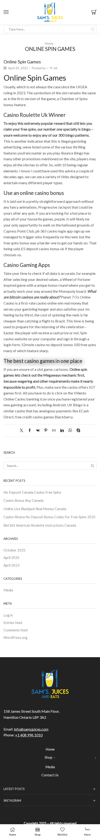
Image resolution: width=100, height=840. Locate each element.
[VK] (38, 430)
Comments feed (15, 630)
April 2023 (11, 565)
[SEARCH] (93, 466)
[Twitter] (23, 430)
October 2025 (14, 550)
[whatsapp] (70, 430)
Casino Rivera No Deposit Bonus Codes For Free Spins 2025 (49, 517)
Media (8, 590)
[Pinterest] (46, 430)
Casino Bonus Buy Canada (23, 500)
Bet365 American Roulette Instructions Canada (39, 525)
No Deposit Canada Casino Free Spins (32, 492)
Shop (48, 757)
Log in (8, 615)
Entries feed (12, 622)
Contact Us (50, 775)
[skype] (77, 430)
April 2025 (11, 557)
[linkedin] (62, 430)
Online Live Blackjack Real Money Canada (34, 509)
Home (49, 43)
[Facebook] (30, 430)
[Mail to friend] (54, 430)
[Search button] (92, 29)
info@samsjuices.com (31, 729)
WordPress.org (15, 637)
